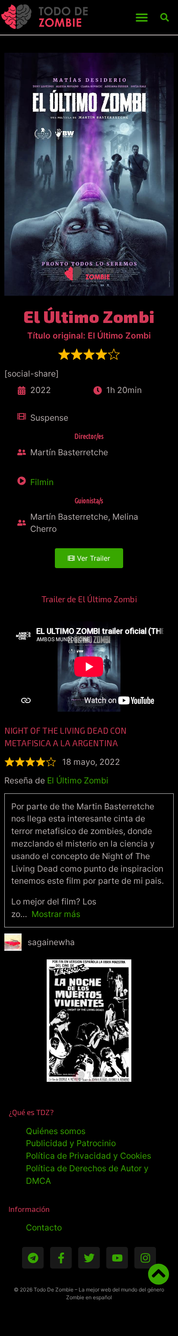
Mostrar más (56, 914)
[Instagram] (145, 1258)
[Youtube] (117, 1258)
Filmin (42, 482)
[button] (141, 17)
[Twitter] (89, 1258)
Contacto (44, 1227)
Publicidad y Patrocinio (71, 1143)
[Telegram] (33, 1258)
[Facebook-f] (61, 1258)
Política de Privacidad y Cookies (88, 1156)
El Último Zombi (77, 780)
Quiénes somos (56, 1131)
